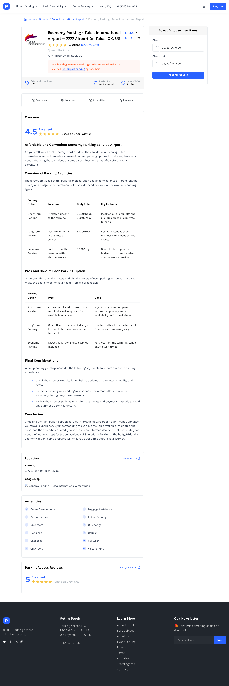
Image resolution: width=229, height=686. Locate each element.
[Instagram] (22, 642)
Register (218, 6)
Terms (121, 653)
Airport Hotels (126, 625)
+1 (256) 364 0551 (127, 6)
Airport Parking (25, 6)
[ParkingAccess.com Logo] (6, 6)
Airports (43, 19)
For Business (125, 630)
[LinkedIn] (16, 642)
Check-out (158, 56)
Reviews (128, 100)
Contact (122, 669)
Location (70, 100)
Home (31, 19)
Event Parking (126, 642)
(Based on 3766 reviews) (76, 133)
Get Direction (130, 458)
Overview (41, 100)
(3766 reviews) (90, 45)
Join (220, 640)
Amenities (99, 100)
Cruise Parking (81, 6)
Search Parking (178, 75)
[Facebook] (10, 642)
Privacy (122, 647)
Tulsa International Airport (68, 19)
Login (203, 6)
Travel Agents (126, 664)
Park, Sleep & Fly (53, 6)
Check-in (157, 40)
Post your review (128, 567)
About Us (123, 636)
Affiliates (123, 658)
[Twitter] (4, 642)
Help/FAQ (105, 6)
